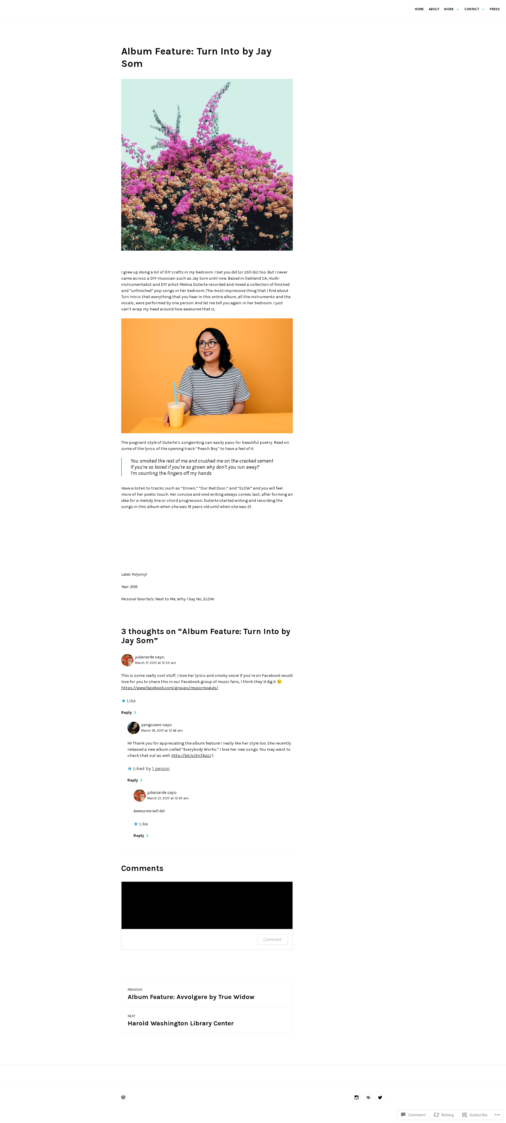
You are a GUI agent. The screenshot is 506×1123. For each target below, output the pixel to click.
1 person (161, 768)
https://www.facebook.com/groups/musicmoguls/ (169, 687)
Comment (272, 939)
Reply (126, 712)
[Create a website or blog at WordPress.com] (123, 1098)
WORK (449, 9)
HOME (419, 9)
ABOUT (434, 9)
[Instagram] (356, 1097)
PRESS (495, 9)
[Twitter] (380, 1097)
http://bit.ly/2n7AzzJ (191, 755)
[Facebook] (368, 1097)
